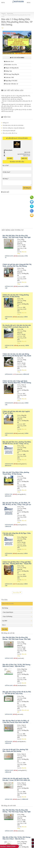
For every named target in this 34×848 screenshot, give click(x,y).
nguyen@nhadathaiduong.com (24, 154)
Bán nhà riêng (10, 13)
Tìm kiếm (4, 629)
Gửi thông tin (27, 187)
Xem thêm (16, 592)
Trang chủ (3, 13)
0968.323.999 (27, 152)
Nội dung (5, 178)
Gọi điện (9, 158)
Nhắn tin (24, 158)
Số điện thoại (6, 172)
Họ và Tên (6, 165)
